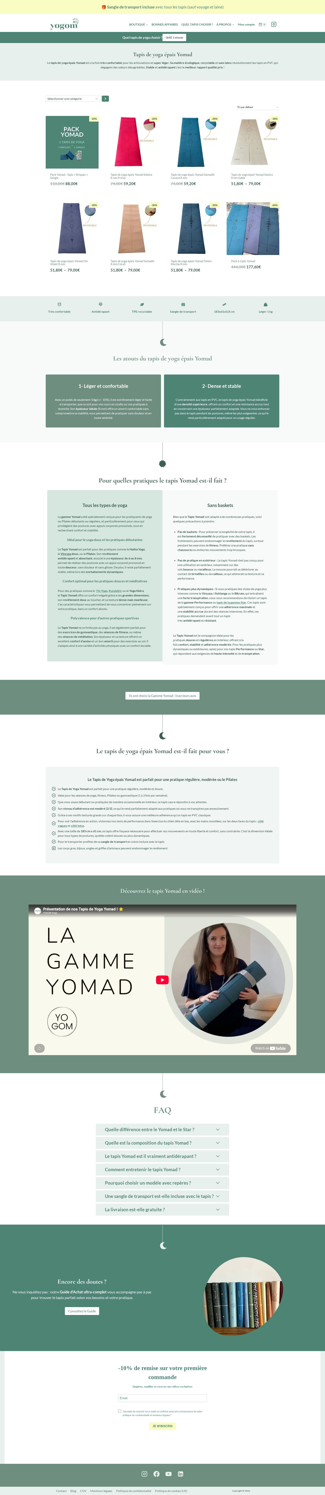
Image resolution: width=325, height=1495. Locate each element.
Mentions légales (101, 1491)
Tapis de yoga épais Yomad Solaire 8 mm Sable (252, 176)
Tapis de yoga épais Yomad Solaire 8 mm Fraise (131, 176)
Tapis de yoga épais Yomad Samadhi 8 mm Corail (132, 262)
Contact (61, 1491)
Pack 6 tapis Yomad (243, 261)
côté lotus (77, 825)
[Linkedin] (181, 1474)
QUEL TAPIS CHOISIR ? (197, 24)
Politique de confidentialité (133, 1491)
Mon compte (246, 24)
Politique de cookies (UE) (171, 1491)
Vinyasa (66, 553)
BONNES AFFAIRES (165, 24)
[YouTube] (168, 1474)
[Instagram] (273, 24)
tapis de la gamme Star (231, 602)
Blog (73, 1491)
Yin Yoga (101, 590)
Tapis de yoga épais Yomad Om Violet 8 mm (69, 262)
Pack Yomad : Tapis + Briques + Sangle (69, 176)
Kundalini (115, 590)
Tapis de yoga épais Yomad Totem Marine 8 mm (191, 262)
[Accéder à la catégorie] (105, 99)
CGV (83, 1491)
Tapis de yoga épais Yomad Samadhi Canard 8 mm (192, 176)
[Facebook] (156, 1474)
